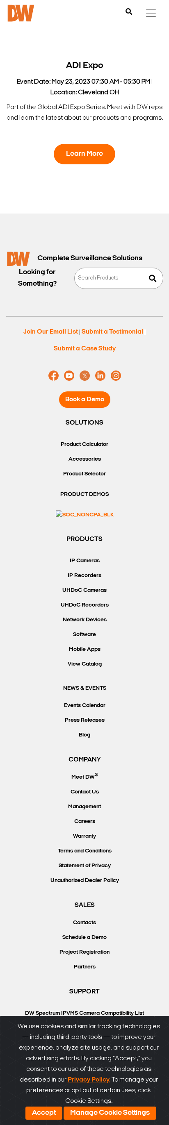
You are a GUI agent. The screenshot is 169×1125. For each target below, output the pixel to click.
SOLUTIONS (84, 423)
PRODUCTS (84, 539)
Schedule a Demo (84, 937)
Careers (84, 821)
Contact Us (85, 792)
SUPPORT (84, 992)
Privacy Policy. (89, 1080)
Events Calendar (84, 705)
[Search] (129, 12)
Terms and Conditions (85, 851)
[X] (85, 376)
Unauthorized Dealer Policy (84, 880)
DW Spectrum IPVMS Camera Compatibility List (84, 1013)
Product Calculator (84, 444)
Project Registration (84, 952)
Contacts (84, 923)
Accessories (85, 459)
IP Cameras (85, 561)
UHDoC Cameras (84, 590)
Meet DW (84, 776)
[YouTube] (69, 376)
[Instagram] (116, 376)
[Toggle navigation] (150, 13)
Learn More (84, 154)
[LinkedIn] (100, 376)
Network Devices (85, 620)
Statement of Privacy (85, 866)
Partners (85, 967)
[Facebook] (53, 376)
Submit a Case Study (85, 348)
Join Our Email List (50, 332)
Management (84, 807)
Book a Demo (84, 399)
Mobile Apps (84, 649)
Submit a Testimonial (112, 332)
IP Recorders (84, 576)
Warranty (84, 836)
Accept (44, 1113)
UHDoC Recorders (85, 605)
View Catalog (85, 664)
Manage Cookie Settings (110, 1113)
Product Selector (84, 474)
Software (84, 635)
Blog (84, 735)
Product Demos (84, 494)
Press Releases (85, 720)
